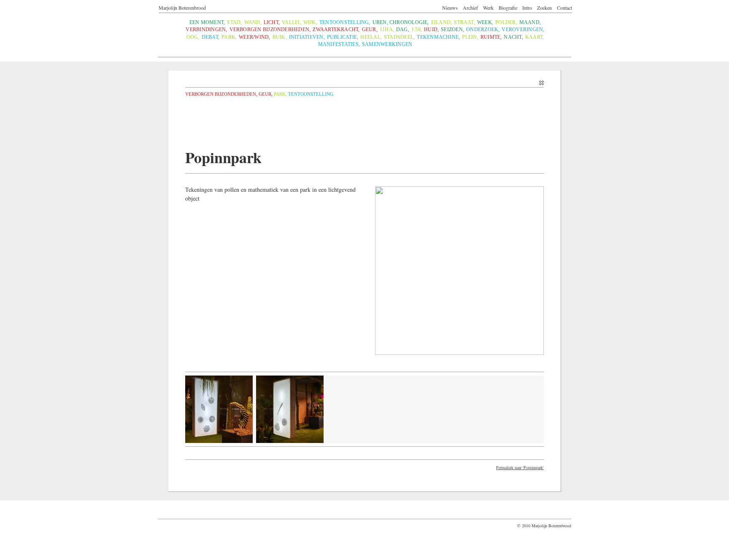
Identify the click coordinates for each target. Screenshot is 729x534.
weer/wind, (254, 37)
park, (229, 37)
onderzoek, (483, 29)
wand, (253, 22)
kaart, (534, 37)
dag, (402, 29)
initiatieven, (307, 37)
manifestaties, (339, 44)
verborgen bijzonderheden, (270, 29)
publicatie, (343, 37)
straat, (464, 22)
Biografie (508, 7)
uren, (380, 22)
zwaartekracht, (336, 29)
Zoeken (544, 7)
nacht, (513, 37)
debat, (210, 37)
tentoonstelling (310, 94)
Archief (470, 7)
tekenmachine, (438, 37)
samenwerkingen (387, 44)
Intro (527, 7)
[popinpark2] (219, 441)
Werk (488, 7)
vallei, (291, 22)
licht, (272, 22)
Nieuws (450, 7)
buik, (280, 37)
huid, (431, 29)
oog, (193, 37)
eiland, (441, 22)
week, (485, 22)
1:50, (416, 29)
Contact (564, 7)
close (364, 81)
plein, (470, 37)
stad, (234, 22)
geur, (370, 29)
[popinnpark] (290, 441)
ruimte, (491, 37)
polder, (506, 22)
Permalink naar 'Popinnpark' (520, 467)
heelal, (371, 37)
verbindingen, (206, 29)
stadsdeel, (399, 37)
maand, (530, 22)
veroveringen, (523, 29)
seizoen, (452, 29)
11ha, (387, 29)
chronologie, (409, 22)
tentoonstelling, (344, 22)
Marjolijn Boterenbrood (182, 7)
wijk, (310, 22)
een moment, (207, 22)
